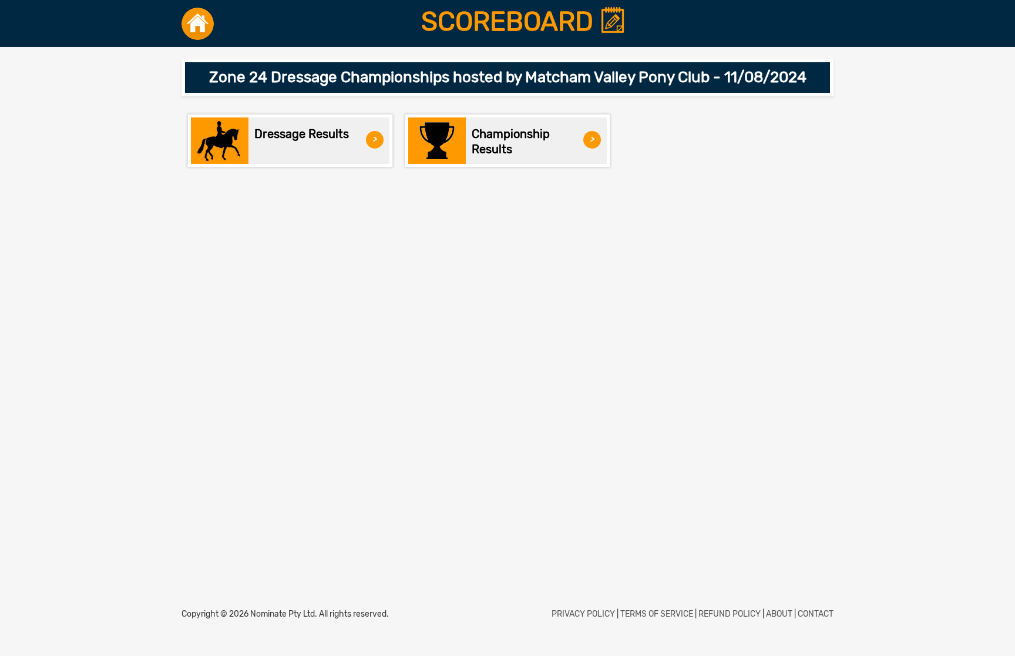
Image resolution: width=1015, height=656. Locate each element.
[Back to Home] (198, 23)
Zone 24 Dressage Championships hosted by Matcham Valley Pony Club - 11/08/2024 (507, 77)
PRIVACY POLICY (583, 614)
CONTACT (815, 614)
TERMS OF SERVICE (656, 614)
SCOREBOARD (510, 21)
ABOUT (779, 614)
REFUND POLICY (729, 614)
